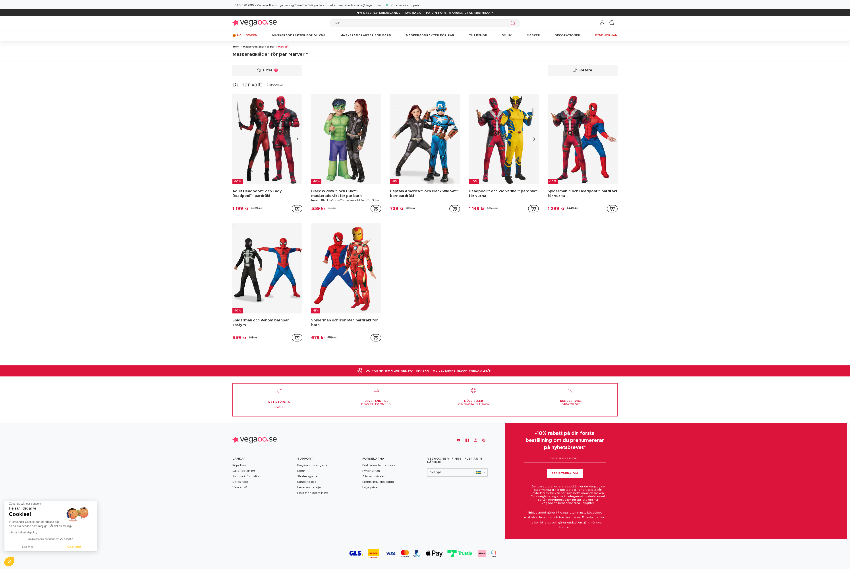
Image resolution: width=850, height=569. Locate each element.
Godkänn (74, 546)
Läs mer (27, 546)
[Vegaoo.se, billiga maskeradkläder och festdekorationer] (254, 23)
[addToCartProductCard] (297, 208)
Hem (236, 46)
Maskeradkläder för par (258, 46)
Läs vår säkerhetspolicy (23, 532)
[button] (602, 23)
